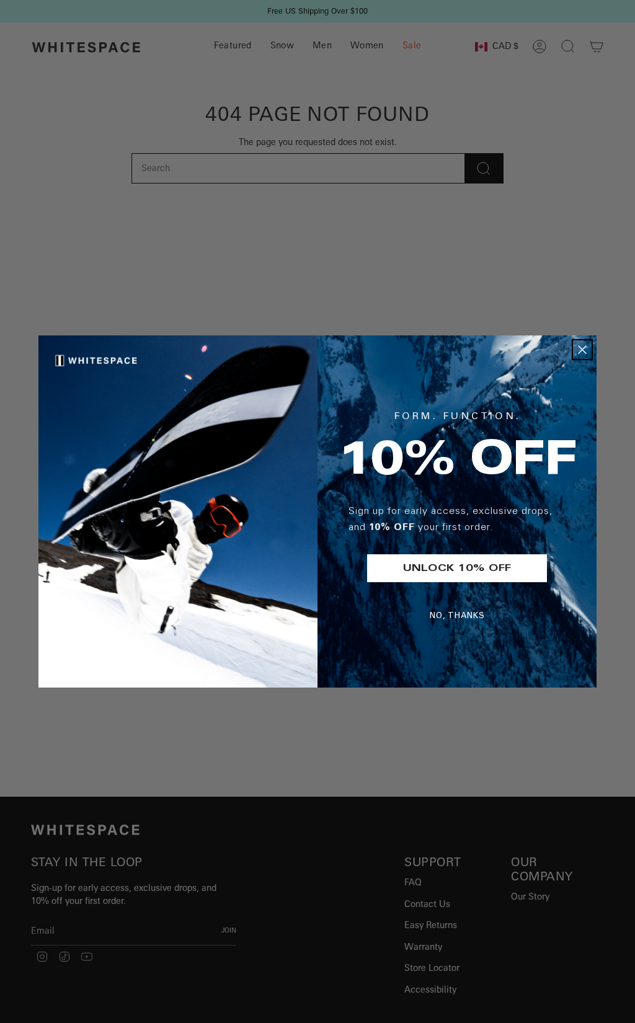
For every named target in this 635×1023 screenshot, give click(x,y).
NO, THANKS (457, 617)
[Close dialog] (582, 349)
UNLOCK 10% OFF (457, 569)
